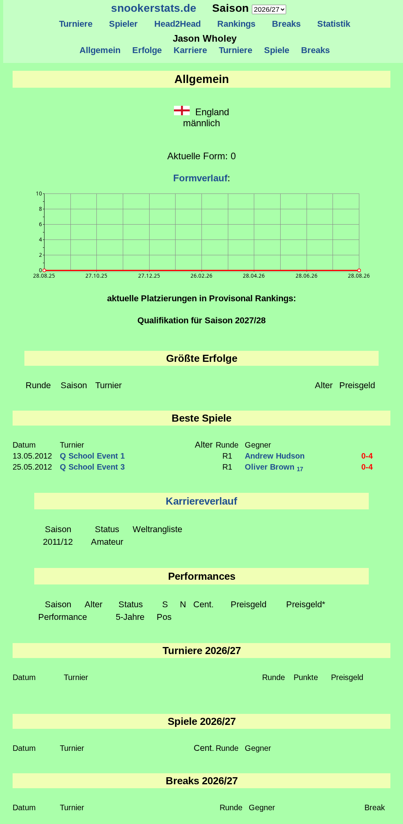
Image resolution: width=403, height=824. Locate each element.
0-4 (367, 456)
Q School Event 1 (92, 456)
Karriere (190, 50)
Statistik (333, 24)
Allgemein (100, 50)
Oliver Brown (274, 467)
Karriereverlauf (201, 501)
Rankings (236, 24)
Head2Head (177, 24)
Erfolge (147, 50)
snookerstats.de (153, 8)
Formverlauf (200, 178)
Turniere (76, 24)
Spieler (123, 24)
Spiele (276, 50)
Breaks (286, 24)
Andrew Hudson (275, 456)
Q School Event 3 (92, 467)
